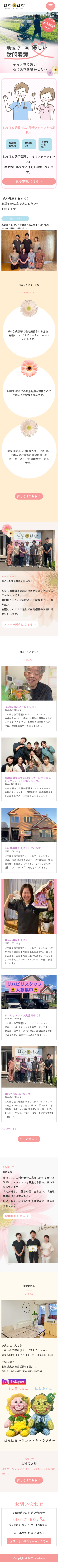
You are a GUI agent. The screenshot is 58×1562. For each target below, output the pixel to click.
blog (18, 709)
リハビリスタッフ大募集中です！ (24, 1015)
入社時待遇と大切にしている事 (23, 848)
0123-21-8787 (26, 1519)
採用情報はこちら (27, 181)
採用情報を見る (15, 1216)
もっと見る (27, 1139)
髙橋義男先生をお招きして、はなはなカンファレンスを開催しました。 (28, 779)
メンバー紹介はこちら (18, 624)
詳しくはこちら (27, 496)
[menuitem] (50, 6)
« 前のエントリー (10, 1128)
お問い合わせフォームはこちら (29, 1541)
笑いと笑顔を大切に (16, 940)
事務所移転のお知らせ (17, 1094)
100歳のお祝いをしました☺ (21, 707)
